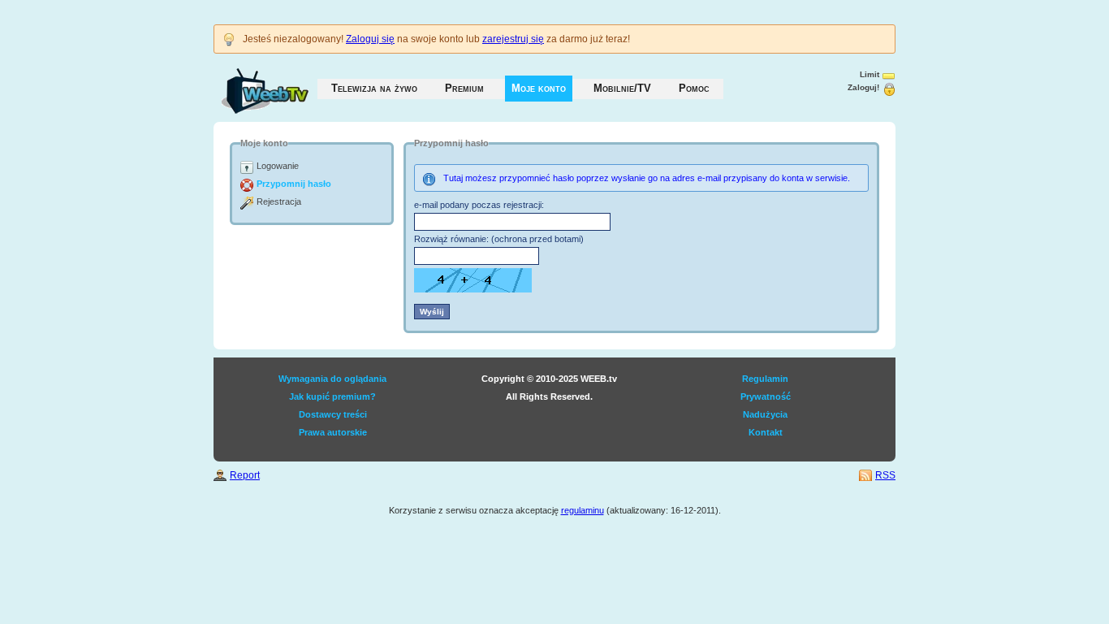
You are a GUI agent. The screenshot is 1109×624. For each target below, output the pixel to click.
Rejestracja (279, 201)
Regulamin (765, 379)
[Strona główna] (249, 83)
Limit (869, 74)
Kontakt (766, 432)
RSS (885, 475)
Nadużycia (765, 414)
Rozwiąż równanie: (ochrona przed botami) (499, 239)
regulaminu (582, 510)
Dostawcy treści (333, 414)
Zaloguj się (370, 39)
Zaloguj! (863, 87)
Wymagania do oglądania (332, 379)
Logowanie (278, 166)
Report (245, 475)
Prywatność (765, 396)
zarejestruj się (513, 39)
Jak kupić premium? (332, 396)
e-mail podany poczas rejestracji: (479, 205)
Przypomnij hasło (294, 183)
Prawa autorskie (333, 432)
